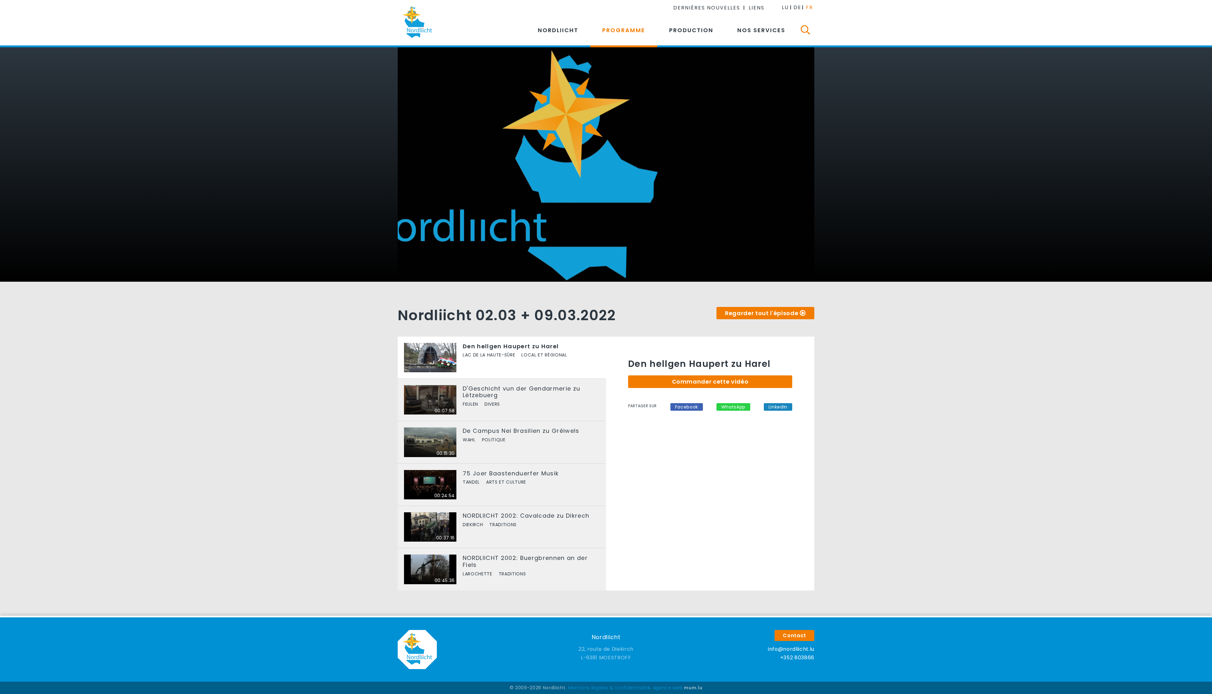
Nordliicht (558, 30)
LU (785, 7)
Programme (623, 30)
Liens (756, 7)
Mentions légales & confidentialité (609, 688)
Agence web (668, 688)
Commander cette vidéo (710, 381)
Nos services (761, 30)
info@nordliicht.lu (791, 649)
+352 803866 (797, 657)
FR (809, 7)
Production (691, 30)
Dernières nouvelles (706, 7)
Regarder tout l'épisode (761, 313)
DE (797, 7)
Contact (794, 635)
